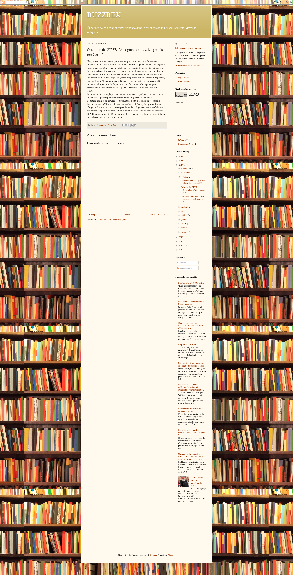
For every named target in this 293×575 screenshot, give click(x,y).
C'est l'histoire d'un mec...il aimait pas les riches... (197, 481)
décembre (185, 168)
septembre (186, 206)
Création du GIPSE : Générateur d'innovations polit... (193, 190)
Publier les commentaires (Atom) (114, 219)
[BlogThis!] (126, 125)
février (184, 227)
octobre (184, 176)
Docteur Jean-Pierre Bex (190, 48)
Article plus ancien (157, 214)
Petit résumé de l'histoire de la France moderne (191, 303)
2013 (181, 237)
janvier (184, 231)
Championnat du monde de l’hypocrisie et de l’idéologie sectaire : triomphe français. (190, 456)
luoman (153, 555)
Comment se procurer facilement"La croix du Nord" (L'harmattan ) (191, 325)
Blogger (171, 555)
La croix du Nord (185, 143)
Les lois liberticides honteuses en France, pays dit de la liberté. (192, 364)
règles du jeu (183, 77)
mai (183, 223)
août (183, 211)
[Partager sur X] (129, 125)
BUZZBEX (104, 14)
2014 (181, 164)
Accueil (126, 214)
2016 (181, 156)
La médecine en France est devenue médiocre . (189, 410)
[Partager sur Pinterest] (134, 125)
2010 (181, 249)
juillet (184, 215)
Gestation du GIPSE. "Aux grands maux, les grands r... (192, 199)
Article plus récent (96, 214)
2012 (181, 241)
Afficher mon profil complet (187, 65)
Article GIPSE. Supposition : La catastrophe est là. (193, 181)
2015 (181, 160)
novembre (186, 172)
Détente (181, 140)
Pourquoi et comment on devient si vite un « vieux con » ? (191, 432)
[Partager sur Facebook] (132, 125)
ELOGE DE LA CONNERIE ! (191, 282)
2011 (181, 245)
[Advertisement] (190, 524)
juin (183, 219)
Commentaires (185, 267)
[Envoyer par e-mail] (123, 125)
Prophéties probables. (187, 344)
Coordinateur (184, 81)
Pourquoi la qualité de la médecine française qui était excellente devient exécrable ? (191, 387)
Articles (182, 262)
